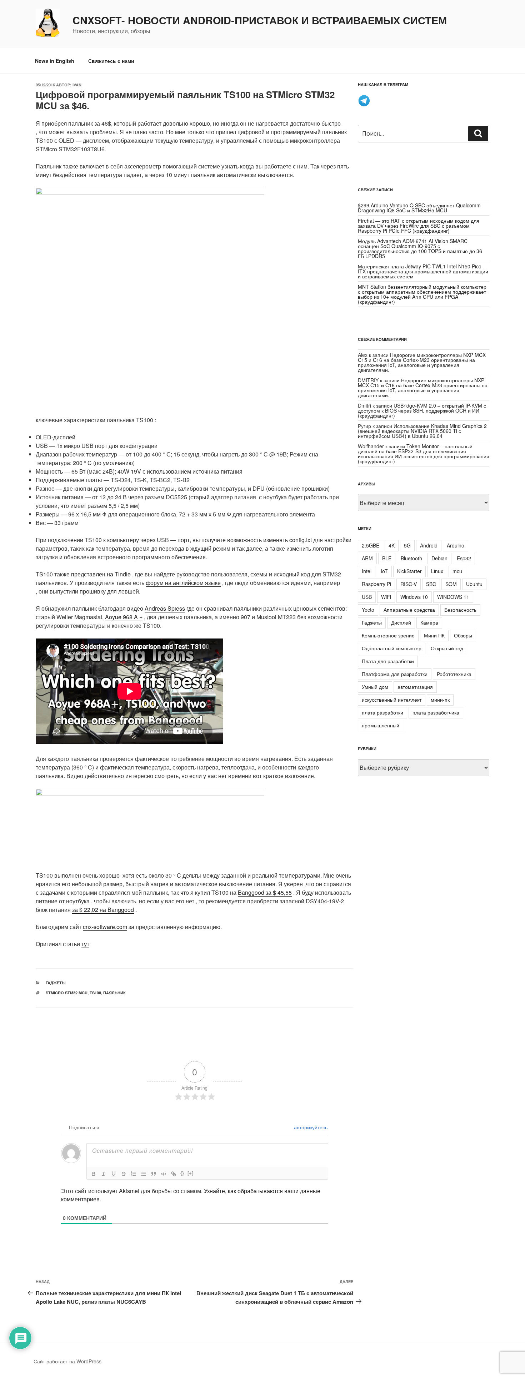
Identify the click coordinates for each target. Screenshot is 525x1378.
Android (429, 545)
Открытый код (447, 648)
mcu (457, 571)
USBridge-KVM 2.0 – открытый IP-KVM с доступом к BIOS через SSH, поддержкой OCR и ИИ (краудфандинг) (422, 410)
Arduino (455, 545)
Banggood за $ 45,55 (265, 892)
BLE (386, 558)
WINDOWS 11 (453, 596)
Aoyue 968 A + (123, 617)
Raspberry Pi (376, 583)
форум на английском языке (183, 583)
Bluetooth (411, 558)
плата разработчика (435, 712)
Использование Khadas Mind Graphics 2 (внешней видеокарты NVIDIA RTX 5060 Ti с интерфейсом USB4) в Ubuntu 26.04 (422, 430)
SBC (431, 583)
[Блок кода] (164, 1174)
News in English (54, 60)
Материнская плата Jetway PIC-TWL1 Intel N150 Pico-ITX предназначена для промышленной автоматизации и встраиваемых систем (423, 271)
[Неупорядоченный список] (144, 1174)
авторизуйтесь (310, 1127)
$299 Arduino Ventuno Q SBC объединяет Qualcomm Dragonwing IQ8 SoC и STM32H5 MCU (419, 208)
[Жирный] (94, 1174)
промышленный (380, 725)
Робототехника (454, 673)
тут (85, 944)
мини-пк (440, 699)
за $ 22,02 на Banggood (103, 909)
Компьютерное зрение (388, 635)
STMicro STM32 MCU (67, 992)
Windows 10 (414, 596)
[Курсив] (104, 1174)
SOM (451, 583)
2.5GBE (370, 545)
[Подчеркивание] (114, 1174)
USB (367, 596)
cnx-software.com (105, 927)
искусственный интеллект (391, 699)
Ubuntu (474, 583)
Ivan (76, 84)
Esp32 (464, 558)
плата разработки (382, 712)
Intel (366, 571)
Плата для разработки (388, 661)
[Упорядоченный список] (134, 1174)
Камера (429, 622)
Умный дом (375, 686)
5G (407, 545)
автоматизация (415, 686)
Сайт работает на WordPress (67, 1361)
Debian (439, 558)
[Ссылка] (174, 1174)
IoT (384, 571)
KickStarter (409, 571)
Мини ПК (434, 635)
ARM (367, 558)
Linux (437, 571)
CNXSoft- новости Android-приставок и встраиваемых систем (259, 20)
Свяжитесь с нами (111, 60)
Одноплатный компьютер (391, 648)
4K (392, 545)
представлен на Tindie (101, 574)
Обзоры (463, 635)
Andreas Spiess (165, 608)
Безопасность (460, 609)
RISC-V (408, 583)
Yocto (368, 609)
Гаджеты (56, 982)
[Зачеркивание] (124, 1174)
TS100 (95, 992)
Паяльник (114, 992)
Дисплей (401, 622)
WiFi (386, 596)
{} (182, 1173)
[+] (190, 1173)
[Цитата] (154, 1174)
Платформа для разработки (395, 673)
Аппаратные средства (409, 609)
